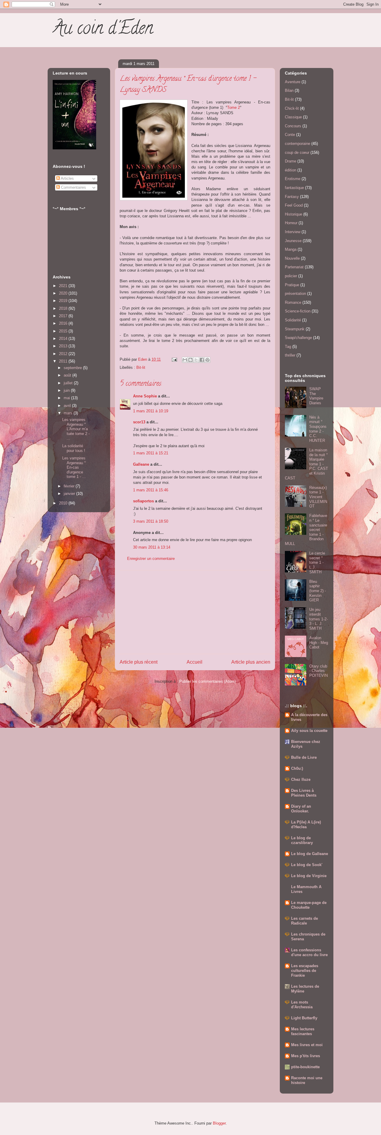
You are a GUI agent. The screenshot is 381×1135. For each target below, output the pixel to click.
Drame (290, 161)
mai (67, 398)
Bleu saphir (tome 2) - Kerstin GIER (317, 590)
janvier (70, 493)
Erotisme (292, 178)
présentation (295, 293)
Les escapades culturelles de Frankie (304, 971)
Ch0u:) (297, 768)
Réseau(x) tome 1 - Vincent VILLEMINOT (318, 496)
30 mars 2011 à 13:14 (151, 547)
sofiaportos (143, 501)
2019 (63, 300)
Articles (67, 178)
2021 (63, 286)
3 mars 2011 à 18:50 (150, 521)
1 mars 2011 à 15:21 (150, 453)
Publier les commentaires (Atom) (207, 681)
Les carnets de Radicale (304, 920)
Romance (293, 302)
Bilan (289, 90)
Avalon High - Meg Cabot (318, 642)
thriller (290, 355)
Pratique (292, 285)
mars (69, 413)
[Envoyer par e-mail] (185, 360)
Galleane (141, 464)
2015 (63, 331)
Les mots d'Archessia (302, 1004)
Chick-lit (292, 108)
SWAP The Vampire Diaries (316, 396)
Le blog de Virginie (309, 876)
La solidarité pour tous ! (73, 448)
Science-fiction (297, 311)
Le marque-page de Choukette (309, 905)
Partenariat (294, 267)
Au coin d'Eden (102, 30)
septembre (73, 368)
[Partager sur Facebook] (202, 360)
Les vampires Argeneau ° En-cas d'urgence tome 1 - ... (74, 467)
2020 (63, 293)
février (70, 486)
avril (68, 405)
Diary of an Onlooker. (301, 808)
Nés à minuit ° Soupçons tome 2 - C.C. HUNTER (318, 429)
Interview (292, 232)
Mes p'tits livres (305, 1056)
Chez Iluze (300, 779)
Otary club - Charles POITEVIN (318, 671)
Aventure (292, 82)
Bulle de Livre (304, 757)
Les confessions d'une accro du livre (309, 952)
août (68, 375)
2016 (63, 323)
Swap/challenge (298, 337)
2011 (63, 361)
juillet (69, 383)
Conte (290, 134)
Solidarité (293, 320)
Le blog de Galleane (309, 853)
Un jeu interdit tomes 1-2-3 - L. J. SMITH (318, 618)
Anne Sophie (145, 396)
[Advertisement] (195, 612)
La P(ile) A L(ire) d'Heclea (306, 824)
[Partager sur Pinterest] (207, 360)
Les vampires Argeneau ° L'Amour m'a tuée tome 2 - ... (76, 428)
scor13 (139, 422)
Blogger (219, 1123)
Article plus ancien (250, 662)
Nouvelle (292, 258)
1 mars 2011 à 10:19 (150, 411)
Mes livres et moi (307, 1045)
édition (290, 170)
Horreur (291, 223)
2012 (63, 354)
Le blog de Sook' (306, 865)
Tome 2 (233, 107)
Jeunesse (293, 241)
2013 (63, 346)
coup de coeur (297, 152)
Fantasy (292, 196)
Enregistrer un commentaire (151, 558)
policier (291, 276)
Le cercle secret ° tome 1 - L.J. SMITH (317, 562)
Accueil (194, 662)
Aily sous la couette (309, 730)
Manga (290, 249)
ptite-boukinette (305, 1067)
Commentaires (73, 187)
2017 (63, 316)
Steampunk (295, 329)
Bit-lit (140, 367)
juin (67, 390)
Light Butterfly (304, 1018)
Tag (288, 346)
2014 (63, 338)
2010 (63, 503)
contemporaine (297, 143)
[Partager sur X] (196, 360)
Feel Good (294, 205)
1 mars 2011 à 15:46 (150, 490)
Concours (293, 126)
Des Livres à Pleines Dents (303, 793)
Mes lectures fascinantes (302, 1031)
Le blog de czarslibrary (302, 840)
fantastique (294, 187)
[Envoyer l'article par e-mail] (174, 359)
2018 (63, 308)
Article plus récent (138, 662)
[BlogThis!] (190, 360)
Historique (293, 214)
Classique (293, 117)
